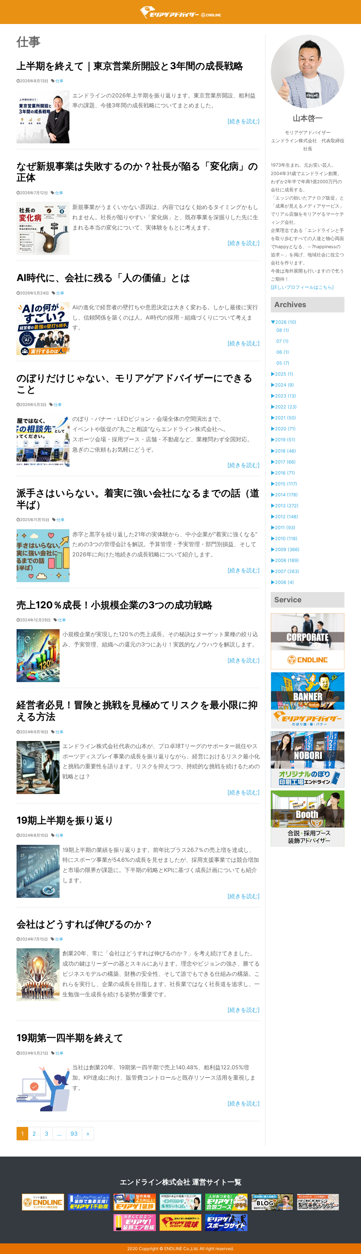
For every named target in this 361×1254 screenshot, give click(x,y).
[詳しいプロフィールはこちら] (302, 287)
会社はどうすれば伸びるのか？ (85, 924)
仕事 (59, 80)
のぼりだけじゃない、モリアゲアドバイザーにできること (135, 383)
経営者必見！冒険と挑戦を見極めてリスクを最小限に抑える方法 (137, 710)
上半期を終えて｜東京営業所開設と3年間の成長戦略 (130, 66)
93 (74, 1133)
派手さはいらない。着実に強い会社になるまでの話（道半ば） (138, 498)
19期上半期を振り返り (65, 820)
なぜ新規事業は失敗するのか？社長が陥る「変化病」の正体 (137, 172)
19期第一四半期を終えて (70, 1038)
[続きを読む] (243, 121)
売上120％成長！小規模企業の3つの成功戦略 (115, 605)
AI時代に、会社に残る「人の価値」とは (103, 277)
